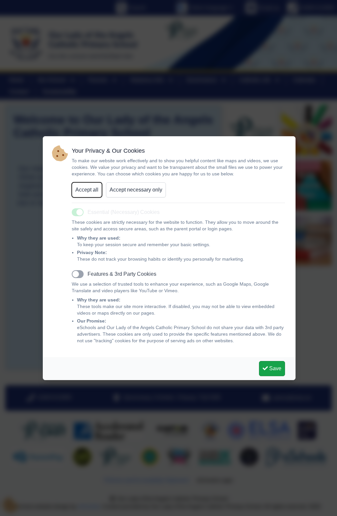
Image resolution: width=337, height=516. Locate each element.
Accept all (86, 190)
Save (274, 368)
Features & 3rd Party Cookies (122, 274)
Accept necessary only (136, 190)
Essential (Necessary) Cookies (124, 212)
